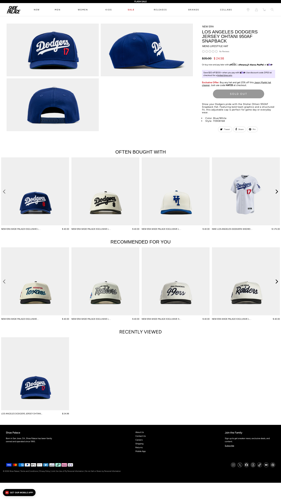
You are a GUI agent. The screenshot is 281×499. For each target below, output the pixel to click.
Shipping (139, 443)
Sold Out (238, 94)
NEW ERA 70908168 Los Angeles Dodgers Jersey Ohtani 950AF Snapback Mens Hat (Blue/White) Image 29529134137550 (51, 26)
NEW (37, 9)
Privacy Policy (44, 471)
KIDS (109, 9)
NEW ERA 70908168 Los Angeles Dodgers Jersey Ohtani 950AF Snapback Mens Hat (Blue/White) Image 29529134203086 (51, 80)
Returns (139, 447)
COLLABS (226, 9)
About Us (139, 432)
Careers (139, 440)
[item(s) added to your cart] (264, 10)
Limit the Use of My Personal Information (67, 471)
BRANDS (193, 9)
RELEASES (160, 9)
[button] (19, 492)
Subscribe (229, 445)
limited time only (224, 75)
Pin (254, 129)
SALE (131, 9)
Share (241, 129)
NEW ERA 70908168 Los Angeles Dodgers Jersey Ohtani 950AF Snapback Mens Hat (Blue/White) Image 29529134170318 (145, 26)
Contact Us (140, 436)
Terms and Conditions (29, 471)
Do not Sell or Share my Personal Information (103, 471)
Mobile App (140, 451)
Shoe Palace (14, 471)
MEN (57, 9)
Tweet (227, 129)
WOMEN (83, 9)
